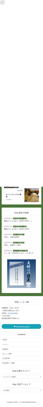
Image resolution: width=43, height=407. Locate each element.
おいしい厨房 (7, 354)
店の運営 (16, 218)
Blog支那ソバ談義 (8, 363)
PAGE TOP (40, 393)
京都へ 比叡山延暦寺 (11, 237)
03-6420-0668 (13, 313)
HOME (4, 340)
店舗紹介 (5, 349)
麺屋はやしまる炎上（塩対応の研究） (17, 229)
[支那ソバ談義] (31, 192)
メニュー (5, 344)
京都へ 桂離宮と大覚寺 (12, 245)
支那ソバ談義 (22, 218)
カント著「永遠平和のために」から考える (18, 253)
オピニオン (16, 250)
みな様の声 (6, 358)
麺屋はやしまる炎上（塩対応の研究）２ (18, 221)
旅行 (23, 234)
